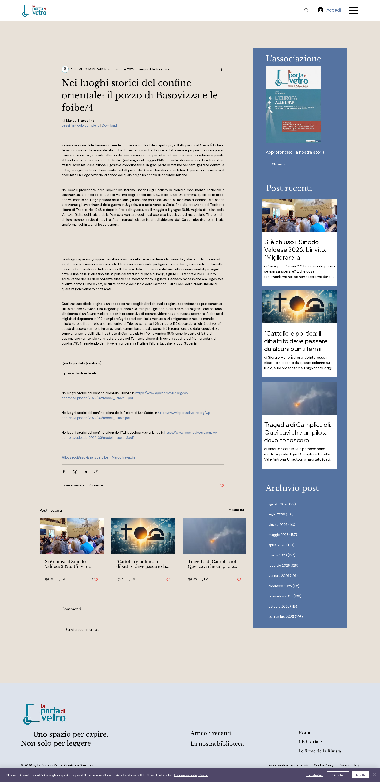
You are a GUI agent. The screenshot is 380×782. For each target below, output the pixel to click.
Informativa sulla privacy (191, 775)
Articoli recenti (210, 733)
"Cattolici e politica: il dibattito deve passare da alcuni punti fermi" (141, 564)
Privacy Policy (349, 765)
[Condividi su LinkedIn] (85, 472)
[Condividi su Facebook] (64, 472)
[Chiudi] (374, 774)
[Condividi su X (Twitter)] (74, 472)
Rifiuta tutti (338, 775)
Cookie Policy (324, 765)
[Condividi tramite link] (96, 472)
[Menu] (353, 10)
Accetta (360, 775)
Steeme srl (87, 765)
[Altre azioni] (221, 69)
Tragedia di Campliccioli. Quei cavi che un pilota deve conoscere (213, 564)
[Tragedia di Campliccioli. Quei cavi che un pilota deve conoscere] (215, 536)
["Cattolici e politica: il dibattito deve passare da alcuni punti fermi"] (143, 536)
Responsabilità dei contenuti (287, 765)
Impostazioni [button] (314, 775)
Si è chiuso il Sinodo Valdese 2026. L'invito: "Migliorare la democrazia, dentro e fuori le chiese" (67, 564)
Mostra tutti (237, 510)
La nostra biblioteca (217, 743)
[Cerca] (306, 10)
